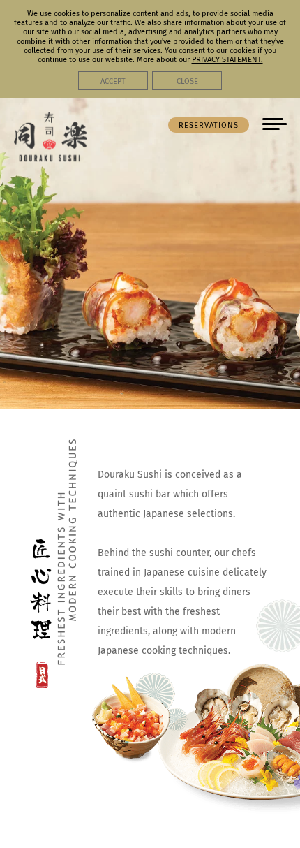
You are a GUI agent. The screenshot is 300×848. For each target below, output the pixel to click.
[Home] (50, 157)
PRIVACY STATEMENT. (227, 59)
